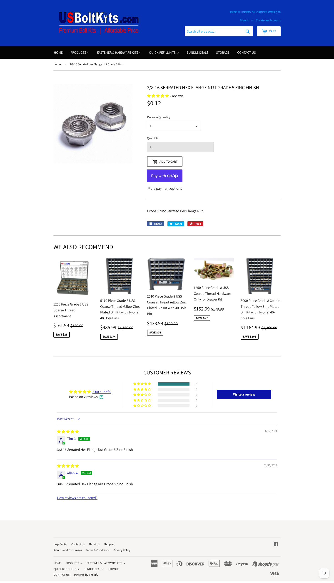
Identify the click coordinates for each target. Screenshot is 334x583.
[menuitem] (58, 52)
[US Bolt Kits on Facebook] (276, 544)
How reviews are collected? (77, 497)
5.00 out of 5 (101, 391)
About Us (94, 544)
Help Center (60, 544)
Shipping (109, 544)
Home (57, 64)
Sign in (244, 20)
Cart (272, 31)
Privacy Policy (121, 550)
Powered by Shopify (86, 575)
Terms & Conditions (97, 550)
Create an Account (268, 20)
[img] (68, 431)
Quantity (153, 138)
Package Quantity (158, 117)
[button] (142, 384)
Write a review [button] (244, 394)
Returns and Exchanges (67, 550)
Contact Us (78, 544)
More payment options (165, 188)
